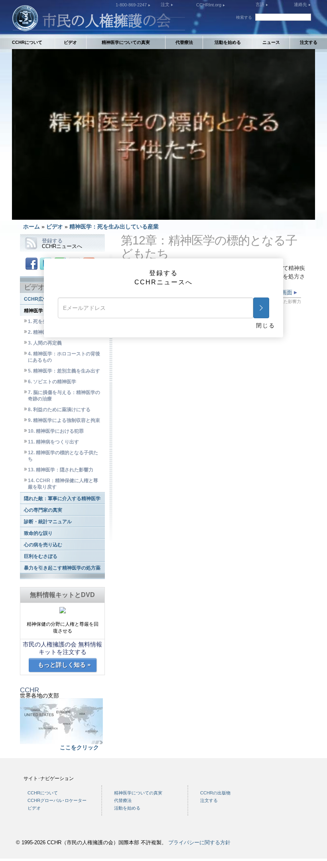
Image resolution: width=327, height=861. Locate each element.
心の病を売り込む (43, 545)
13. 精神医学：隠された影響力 (60, 470)
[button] (36, 214)
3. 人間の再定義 (45, 343)
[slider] (163, 213)
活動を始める (228, 42)
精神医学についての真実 (126, 42)
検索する (244, 17)
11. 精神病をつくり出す (53, 442)
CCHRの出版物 (215, 792)
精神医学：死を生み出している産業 (114, 226)
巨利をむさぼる (40, 556)
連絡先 (301, 4)
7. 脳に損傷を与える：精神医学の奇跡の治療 (64, 396)
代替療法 (184, 42)
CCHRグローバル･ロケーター (57, 800)
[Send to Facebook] (31, 263)
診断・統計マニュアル (48, 521)
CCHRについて (27, 42)
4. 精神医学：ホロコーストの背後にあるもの (64, 357)
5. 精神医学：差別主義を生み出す (64, 371)
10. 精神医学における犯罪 (56, 431)
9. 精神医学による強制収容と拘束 (64, 420)
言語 (260, 4)
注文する (308, 42)
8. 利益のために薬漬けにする (59, 409)
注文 (166, 4)
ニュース (271, 42)
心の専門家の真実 (43, 510)
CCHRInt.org (209, 4)
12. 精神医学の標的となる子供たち (63, 456)
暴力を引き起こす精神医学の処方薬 (62, 568)
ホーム (31, 226)
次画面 (285, 292)
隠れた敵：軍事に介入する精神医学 (62, 498)
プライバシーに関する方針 (199, 842)
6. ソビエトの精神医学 (52, 381)
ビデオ (70, 42)
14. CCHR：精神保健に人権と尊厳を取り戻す (63, 484)
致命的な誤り (38, 533)
